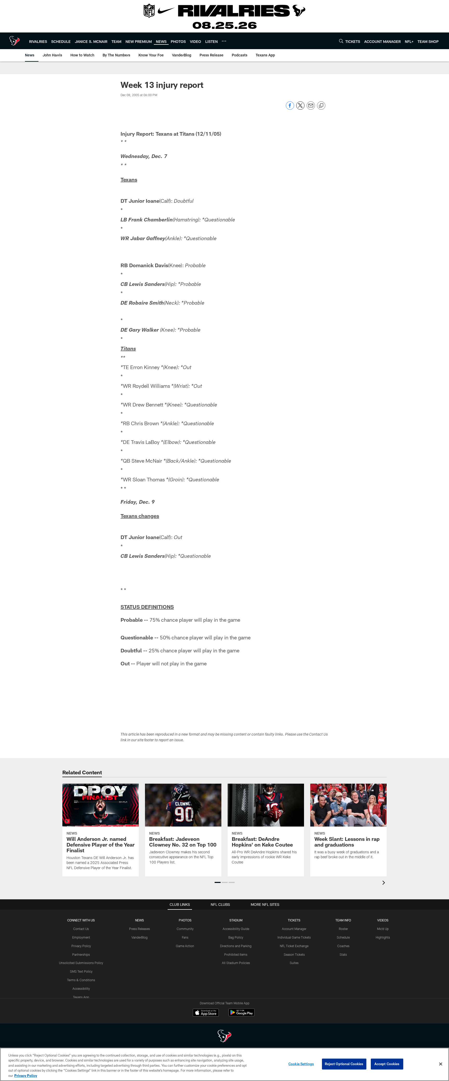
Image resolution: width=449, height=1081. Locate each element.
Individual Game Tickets (294, 937)
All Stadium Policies (236, 963)
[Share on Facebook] (290, 108)
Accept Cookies (387, 1064)
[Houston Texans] (224, 1037)
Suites (294, 963)
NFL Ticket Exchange (294, 946)
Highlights (383, 937)
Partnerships (81, 954)
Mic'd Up (383, 929)
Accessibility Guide (236, 929)
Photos (185, 920)
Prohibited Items (235, 954)
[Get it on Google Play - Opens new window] (241, 1015)
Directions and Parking (236, 946)
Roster (343, 929)
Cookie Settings (301, 1064)
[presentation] (384, 883)
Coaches (343, 946)
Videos (382, 920)
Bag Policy (235, 937)
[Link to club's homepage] (14, 41)
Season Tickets (294, 954)
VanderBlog (139, 937)
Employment (81, 937)
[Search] (341, 40)
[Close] (440, 1064)
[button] (217, 882)
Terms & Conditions (81, 980)
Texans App (81, 997)
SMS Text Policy (81, 971)
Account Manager (294, 929)
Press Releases (139, 929)
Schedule (343, 937)
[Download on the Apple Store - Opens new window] (206, 1013)
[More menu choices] (224, 41)
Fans (185, 937)
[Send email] (311, 108)
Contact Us (81, 929)
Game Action (185, 946)
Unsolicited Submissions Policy (81, 963)
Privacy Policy (81, 946)
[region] (224, 1064)
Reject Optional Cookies (344, 1064)
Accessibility (81, 988)
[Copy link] (321, 105)
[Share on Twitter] (300, 108)
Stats (343, 954)
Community (185, 929)
